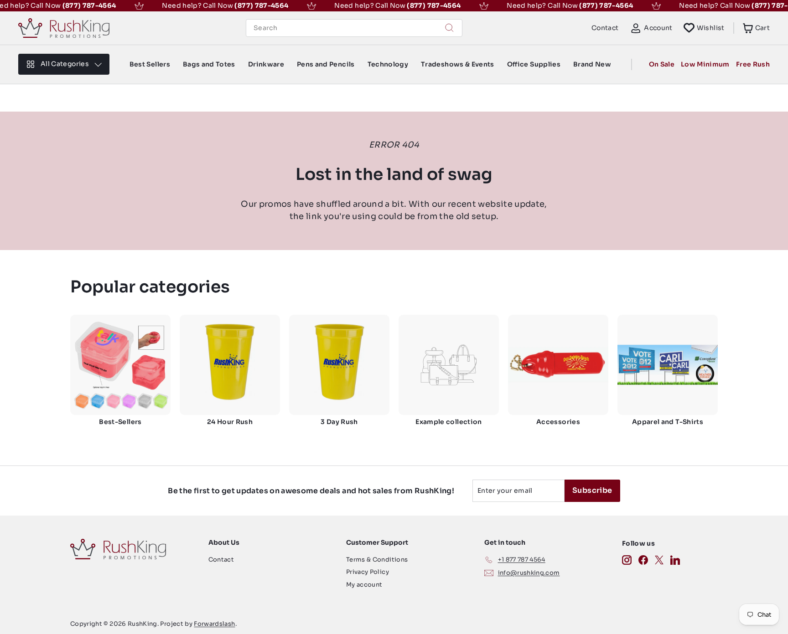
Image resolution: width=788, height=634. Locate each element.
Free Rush (753, 64)
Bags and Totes (209, 64)
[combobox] (354, 28)
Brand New (592, 64)
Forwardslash (214, 624)
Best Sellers (150, 64)
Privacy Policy (367, 572)
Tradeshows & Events (457, 64)
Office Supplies (533, 64)
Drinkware (266, 64)
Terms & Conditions (377, 559)
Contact (604, 28)
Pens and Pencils (326, 64)
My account (364, 584)
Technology (388, 64)
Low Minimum (705, 64)
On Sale (661, 64)
